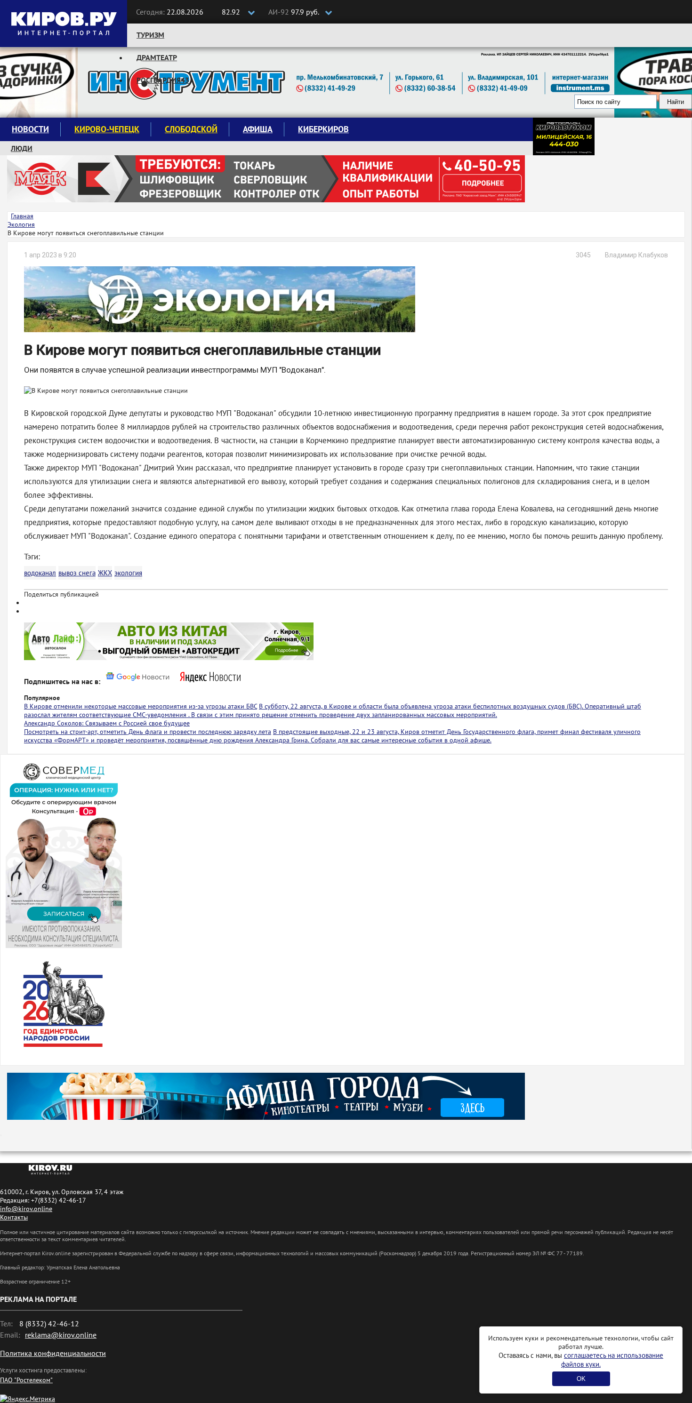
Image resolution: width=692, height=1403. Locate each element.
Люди (21, 148)
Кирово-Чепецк (106, 129)
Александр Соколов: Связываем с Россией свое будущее (107, 723)
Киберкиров (323, 129)
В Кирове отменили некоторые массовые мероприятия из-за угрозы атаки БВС (140, 706)
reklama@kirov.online (61, 1334)
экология (128, 572)
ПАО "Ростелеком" (26, 1380)
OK (581, 1378)
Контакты (14, 1217)
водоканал (40, 572)
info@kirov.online (26, 1208)
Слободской (191, 129)
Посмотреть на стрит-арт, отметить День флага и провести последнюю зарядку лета (147, 731)
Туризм (150, 35)
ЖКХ (105, 572)
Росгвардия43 (163, 80)
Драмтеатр (157, 57)
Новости (30, 129)
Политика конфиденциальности (53, 1353)
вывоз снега (77, 572)
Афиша (258, 129)
